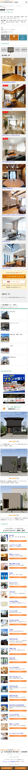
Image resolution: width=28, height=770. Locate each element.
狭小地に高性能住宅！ (7, 188)
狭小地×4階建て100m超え (9, 82)
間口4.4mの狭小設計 (7, 108)
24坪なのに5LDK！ (7, 268)
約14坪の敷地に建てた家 (8, 161)
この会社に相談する (7, 768)
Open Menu (26, 2)
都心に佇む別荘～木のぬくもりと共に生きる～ (13, 214)
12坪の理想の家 (6, 241)
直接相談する (22, 38)
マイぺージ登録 (21, 768)
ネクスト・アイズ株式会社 (9, 761)
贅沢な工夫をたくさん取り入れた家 (11, 135)
